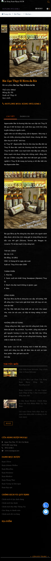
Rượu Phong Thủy (8, 480)
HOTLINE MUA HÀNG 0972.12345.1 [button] (22, 103)
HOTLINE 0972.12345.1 (11, 9)
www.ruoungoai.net (12, 450)
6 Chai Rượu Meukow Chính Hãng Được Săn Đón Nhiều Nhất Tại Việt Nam (33, 404)
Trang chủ (7, 14)
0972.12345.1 (9, 448)
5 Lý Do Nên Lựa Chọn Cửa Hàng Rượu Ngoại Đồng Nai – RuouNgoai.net (33, 382)
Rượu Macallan (7, 469)
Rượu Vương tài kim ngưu (11, 484)
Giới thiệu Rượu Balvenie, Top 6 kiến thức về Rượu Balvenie (33, 370)
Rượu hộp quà (7, 487)
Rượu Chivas (6, 461)
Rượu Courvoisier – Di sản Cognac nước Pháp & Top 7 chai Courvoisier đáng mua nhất (33, 393)
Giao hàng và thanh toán (11, 510)
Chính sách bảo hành (10, 503)
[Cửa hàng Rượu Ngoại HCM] (13, 1)
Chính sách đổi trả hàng (11, 514)
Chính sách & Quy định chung (13, 499)
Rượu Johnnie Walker (10, 465)
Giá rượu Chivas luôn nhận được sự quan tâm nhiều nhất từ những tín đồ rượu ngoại (33, 414)
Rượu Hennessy (7, 472)
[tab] (10, 116)
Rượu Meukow (7, 476)
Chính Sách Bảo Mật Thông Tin (14, 506)
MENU (40, 8)
